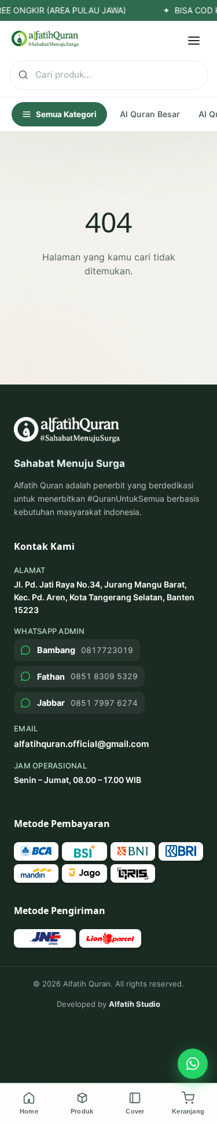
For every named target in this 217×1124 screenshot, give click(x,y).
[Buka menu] (193, 40)
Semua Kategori (66, 114)
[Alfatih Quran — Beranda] (45, 39)
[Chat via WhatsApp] (193, 1064)
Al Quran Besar (150, 114)
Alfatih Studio (134, 1004)
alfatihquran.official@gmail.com (81, 743)
